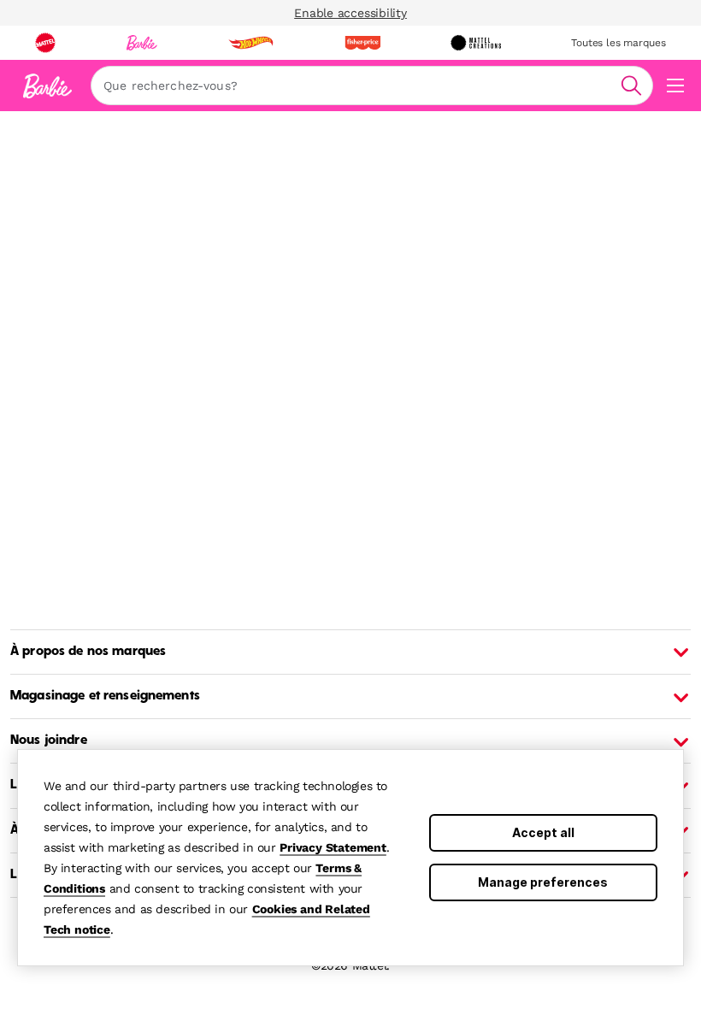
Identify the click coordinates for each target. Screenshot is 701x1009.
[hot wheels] (250, 43)
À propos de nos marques (88, 652)
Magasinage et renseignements (105, 696)
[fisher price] (362, 43)
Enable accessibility (350, 13)
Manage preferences (543, 882)
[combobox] (372, 85)
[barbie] (142, 43)
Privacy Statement (333, 847)
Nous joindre (48, 740)
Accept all (543, 832)
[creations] (476, 43)
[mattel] (45, 43)
